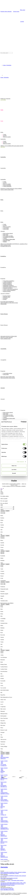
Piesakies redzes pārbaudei (20, 875)
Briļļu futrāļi (5, 234)
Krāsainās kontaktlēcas (8, 287)
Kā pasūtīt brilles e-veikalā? (13, 873)
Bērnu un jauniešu (7, 136)
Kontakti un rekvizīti (13, 878)
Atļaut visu (14, 465)
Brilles (2, 132)
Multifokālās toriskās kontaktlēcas (10, 286)
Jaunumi (2, 882)
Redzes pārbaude (18, 872)
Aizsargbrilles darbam (7, 373)
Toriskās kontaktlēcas (7, 284)
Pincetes (5, 299)
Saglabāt (7, 510)
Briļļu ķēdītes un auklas (8, 235)
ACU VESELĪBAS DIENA (10, 882)
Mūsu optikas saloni (5, 878)
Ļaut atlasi (14, 469)
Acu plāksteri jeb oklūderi (8, 237)
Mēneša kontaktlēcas (7, 283)
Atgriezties (4, 867)
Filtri (2, 488)
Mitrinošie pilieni (6, 240)
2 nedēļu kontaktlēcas (7, 282)
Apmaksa (13, 885)
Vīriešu (4, 134)
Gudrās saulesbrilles (7, 186)
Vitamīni (5, 238)
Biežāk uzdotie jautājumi (18, 880)
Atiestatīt (2, 510)
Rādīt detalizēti (20, 461)
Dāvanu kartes (16, 11)
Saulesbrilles (3, 139)
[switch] (25, 448)
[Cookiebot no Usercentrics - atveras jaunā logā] (21, 422)
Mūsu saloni (22, 9)
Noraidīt (14, 473)
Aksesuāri (3, 231)
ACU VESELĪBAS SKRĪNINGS (8, 875)
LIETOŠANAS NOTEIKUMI (7, 888)
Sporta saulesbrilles (7, 185)
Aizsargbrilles (6, 227)
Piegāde (9, 885)
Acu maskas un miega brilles (9, 239)
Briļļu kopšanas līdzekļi (8, 233)
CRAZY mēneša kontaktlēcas (9, 290)
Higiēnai (5, 241)
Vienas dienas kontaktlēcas (8, 280)
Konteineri (5, 298)
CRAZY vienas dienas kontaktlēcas (10, 289)
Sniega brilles (6, 229)
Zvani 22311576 (7, 880)
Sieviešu (5, 135)
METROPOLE (6, 883)
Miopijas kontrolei (7, 291)
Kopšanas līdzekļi (6, 295)
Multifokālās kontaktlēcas (8, 285)
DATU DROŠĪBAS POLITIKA (7, 889)
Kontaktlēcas (11, 872)
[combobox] (7, 53)
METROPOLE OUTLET (15, 883)
